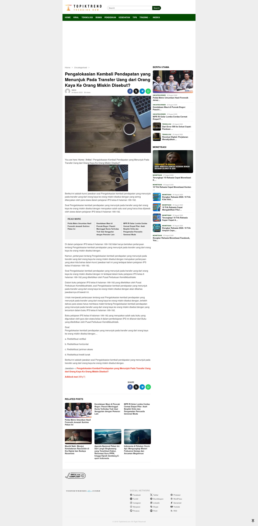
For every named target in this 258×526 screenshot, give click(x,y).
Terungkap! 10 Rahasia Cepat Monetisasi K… (172, 178)
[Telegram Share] (142, 91)
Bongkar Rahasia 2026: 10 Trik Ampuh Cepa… (176, 229)
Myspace (136, 506)
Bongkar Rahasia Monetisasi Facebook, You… (171, 239)
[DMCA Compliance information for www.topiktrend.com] (75, 475)
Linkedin (156, 503)
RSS (175, 510)
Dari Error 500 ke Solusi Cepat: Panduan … (176, 127)
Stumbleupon (158, 499)
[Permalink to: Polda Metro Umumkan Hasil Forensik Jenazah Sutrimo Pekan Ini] (78, 410)
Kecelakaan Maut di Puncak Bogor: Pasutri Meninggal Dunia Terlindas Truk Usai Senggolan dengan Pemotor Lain (107, 229)
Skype (155, 506)
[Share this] (130, 91)
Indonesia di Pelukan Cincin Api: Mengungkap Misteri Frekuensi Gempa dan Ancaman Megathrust (137, 450)
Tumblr (135, 499)
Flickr (155, 510)
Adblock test (71, 376)
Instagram (137, 503)
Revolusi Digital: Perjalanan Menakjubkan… (175, 138)
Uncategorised (159, 95)
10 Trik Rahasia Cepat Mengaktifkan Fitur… (172, 208)
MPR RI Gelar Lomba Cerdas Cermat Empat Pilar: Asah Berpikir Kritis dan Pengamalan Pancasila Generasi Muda (135, 229)
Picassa (136, 510)
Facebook (137, 495)
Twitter (155, 495)
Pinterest (176, 495)
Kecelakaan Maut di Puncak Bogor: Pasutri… (169, 108)
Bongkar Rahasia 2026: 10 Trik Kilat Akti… (176, 198)
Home (81, 159)
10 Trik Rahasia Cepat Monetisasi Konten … (172, 188)
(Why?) (81, 376)
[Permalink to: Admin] (67, 91)
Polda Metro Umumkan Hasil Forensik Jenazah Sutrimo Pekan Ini (79, 226)
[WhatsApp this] (148, 91)
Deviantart (177, 503)
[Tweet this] (136, 91)
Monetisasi (157, 175)
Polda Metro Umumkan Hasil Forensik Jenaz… (170, 98)
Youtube (176, 506)
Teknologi (166, 124)
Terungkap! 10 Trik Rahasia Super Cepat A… (175, 218)
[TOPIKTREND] (83, 7)
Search (157, 8)
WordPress (177, 499)
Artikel (89, 159)
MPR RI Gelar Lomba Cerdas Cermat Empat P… (170, 117)
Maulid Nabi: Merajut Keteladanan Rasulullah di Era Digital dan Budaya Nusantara (77, 450)
